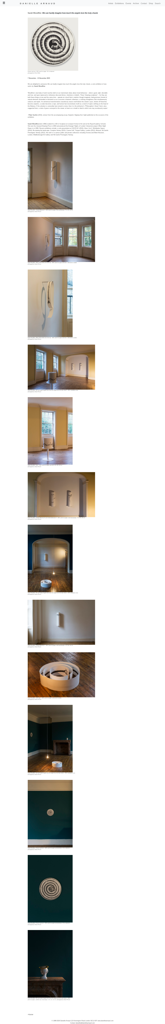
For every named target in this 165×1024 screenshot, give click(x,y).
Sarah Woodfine (34, 13)
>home (30, 1014)
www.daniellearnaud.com (105, 1021)
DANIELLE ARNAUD (38, 3)
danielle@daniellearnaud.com (85, 1023)
